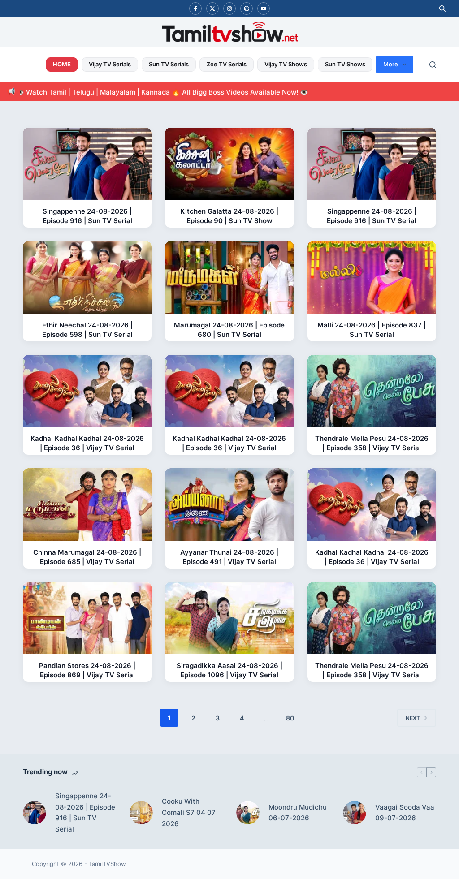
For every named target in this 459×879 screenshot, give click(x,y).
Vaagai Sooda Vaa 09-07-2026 (404, 813)
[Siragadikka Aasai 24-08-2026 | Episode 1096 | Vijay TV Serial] (229, 618)
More (390, 64)
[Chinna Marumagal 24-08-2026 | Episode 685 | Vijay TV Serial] (87, 504)
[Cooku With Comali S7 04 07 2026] (141, 812)
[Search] (432, 64)
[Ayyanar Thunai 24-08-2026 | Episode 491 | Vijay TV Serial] (229, 504)
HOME (62, 64)
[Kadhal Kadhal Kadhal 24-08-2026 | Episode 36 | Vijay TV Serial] (87, 391)
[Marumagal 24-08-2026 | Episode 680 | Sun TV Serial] (229, 277)
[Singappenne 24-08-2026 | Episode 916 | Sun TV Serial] (87, 164)
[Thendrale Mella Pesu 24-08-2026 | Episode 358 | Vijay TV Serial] (371, 391)
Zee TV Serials (227, 64)
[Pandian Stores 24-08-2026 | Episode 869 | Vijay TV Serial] (87, 618)
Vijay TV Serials (110, 64)
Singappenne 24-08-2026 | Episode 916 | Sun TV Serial (85, 812)
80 (290, 718)
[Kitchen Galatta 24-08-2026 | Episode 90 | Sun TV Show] (229, 164)
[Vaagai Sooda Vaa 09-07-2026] (354, 812)
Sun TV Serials (169, 64)
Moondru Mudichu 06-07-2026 (297, 813)
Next (413, 718)
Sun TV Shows (345, 64)
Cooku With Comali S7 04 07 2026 (189, 812)
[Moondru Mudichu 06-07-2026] (248, 812)
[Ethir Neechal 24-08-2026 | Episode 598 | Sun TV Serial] (87, 277)
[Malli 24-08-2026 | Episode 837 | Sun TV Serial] (371, 277)
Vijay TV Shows (285, 64)
